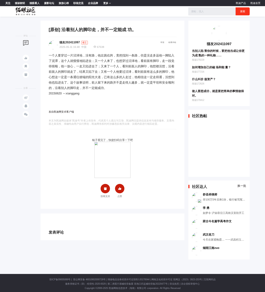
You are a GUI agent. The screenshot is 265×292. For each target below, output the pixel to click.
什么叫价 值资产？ (204, 79)
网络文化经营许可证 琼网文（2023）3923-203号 (176, 279)
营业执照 (174, 283)
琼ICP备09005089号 (59, 279)
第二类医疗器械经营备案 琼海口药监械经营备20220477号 (138, 283)
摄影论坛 (49, 3)
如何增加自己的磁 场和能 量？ (211, 67)
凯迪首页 (255, 3)
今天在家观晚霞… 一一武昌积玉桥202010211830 (232, 239)
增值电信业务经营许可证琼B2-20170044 (128, 279)
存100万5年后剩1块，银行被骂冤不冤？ (227, 199)
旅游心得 (64, 3)
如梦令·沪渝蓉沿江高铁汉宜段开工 (223, 212)
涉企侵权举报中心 (190, 283)
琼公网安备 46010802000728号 (89, 279)
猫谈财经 (20, 3)
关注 (7, 3)
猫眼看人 (35, 3)
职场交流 (78, 3)
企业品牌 (93, 3)
